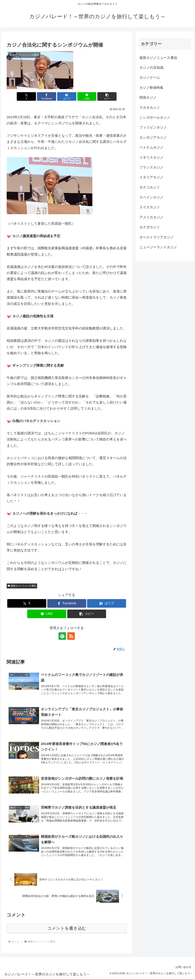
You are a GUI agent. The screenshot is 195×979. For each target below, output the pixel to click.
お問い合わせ (183, 967)
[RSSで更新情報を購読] (71, 636)
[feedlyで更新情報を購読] (62, 636)
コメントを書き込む (66, 928)
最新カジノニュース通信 (23, 585)
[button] (107, 96)
